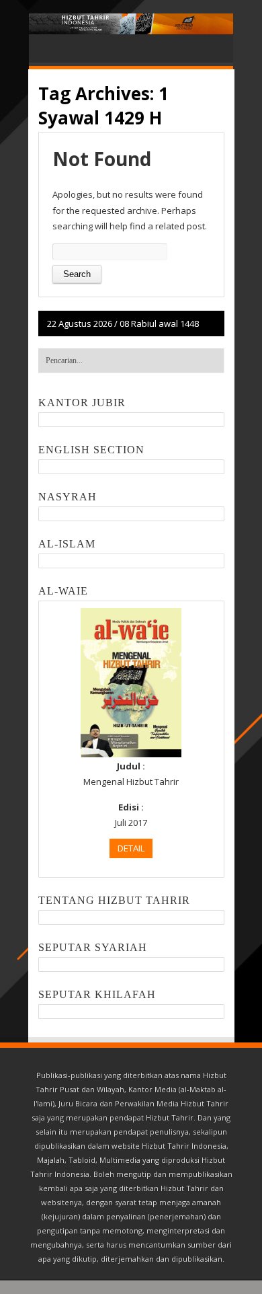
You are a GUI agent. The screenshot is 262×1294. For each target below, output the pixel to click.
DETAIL (131, 848)
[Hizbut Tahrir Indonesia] (131, 23)
